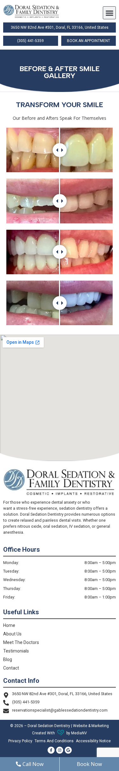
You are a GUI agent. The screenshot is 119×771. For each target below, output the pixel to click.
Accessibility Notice (93, 741)
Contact (11, 668)
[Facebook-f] (51, 750)
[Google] (68, 750)
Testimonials (16, 650)
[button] (109, 12)
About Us (12, 633)
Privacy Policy (20, 741)
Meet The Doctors (21, 642)
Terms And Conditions (54, 741)
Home (9, 625)
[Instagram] (59, 750)
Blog (7, 659)
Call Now (33, 764)
